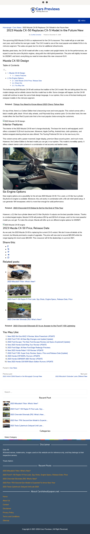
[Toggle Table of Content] (4, 70)
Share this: (18, 83)
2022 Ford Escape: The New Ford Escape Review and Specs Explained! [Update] (39, 342)
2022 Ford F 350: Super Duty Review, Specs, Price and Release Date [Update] (38, 353)
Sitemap (6, 520)
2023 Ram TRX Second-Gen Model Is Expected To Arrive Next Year (29, 482)
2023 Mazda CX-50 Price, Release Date (28, 80)
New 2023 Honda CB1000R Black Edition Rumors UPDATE (30, 361)
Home (5, 496)
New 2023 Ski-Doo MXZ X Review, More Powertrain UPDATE (31, 336)
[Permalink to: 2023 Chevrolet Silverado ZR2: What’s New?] (19, 310)
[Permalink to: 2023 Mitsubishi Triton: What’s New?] (19, 272)
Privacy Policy (8, 512)
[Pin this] (8, 252)
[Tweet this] (8, 249)
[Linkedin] (47, 2)
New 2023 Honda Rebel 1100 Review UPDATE (25, 350)
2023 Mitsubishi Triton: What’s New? (21, 281)
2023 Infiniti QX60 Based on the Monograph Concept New (22, 375)
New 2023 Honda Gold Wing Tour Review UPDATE (27, 344)
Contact (6, 504)
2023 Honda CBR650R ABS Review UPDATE (25, 358)
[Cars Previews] (45, 10)
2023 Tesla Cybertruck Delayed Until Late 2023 (21, 486)
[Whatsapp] (8, 257)
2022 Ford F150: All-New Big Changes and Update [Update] (30, 339)
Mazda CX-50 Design (17, 73)
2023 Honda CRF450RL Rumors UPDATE (24, 356)
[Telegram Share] (8, 255)
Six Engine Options (16, 78)
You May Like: (20, 85)
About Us (6, 500)
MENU (83, 21)
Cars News (13, 368)
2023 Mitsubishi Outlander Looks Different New (71, 375)
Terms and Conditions (11, 516)
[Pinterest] (43, 2)
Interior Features (20, 75)
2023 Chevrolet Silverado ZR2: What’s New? (25, 319)
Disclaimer (7, 508)
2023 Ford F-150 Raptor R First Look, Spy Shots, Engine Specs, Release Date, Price (40, 299)
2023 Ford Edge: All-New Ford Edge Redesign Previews (29, 347)
